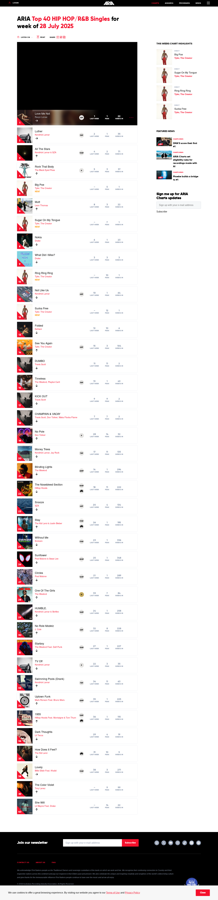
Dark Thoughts (43, 732)
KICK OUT (41, 396)
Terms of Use (113, 892)
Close (203, 893)
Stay (37, 520)
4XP (81, 506)
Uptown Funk (42, 696)
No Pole (39, 431)
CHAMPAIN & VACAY (47, 414)
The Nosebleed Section (49, 484)
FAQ (54, 862)
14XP (81, 612)
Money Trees (42, 449)
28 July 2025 (57, 26)
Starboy (39, 643)
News (198, 3)
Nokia (38, 237)
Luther (38, 131)
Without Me (41, 537)
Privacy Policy (132, 892)
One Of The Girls (45, 590)
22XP (81, 471)
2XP (81, 118)
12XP (81, 715)
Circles (39, 573)
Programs (184, 3)
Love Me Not (42, 113)
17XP (81, 521)
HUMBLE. (41, 608)
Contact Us (23, 862)
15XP (81, 648)
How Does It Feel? (46, 749)
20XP (81, 559)
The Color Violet (44, 785)
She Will (40, 802)
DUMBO (40, 361)
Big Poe (39, 184)
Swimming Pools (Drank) (49, 679)
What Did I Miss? (45, 255)
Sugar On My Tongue (47, 220)
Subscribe (130, 843)
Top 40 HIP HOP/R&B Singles (71, 19)
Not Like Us (42, 290)
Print (42, 37)
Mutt (37, 202)
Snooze (39, 502)
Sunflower (41, 555)
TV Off (39, 661)
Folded (39, 325)
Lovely (39, 767)
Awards (169, 3)
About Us (40, 862)
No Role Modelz (44, 626)
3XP (81, 135)
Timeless (40, 378)
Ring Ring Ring (44, 273)
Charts (155, 3)
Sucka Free (41, 308)
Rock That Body (44, 166)
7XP (81, 453)
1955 (38, 714)
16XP (81, 577)
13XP (81, 153)
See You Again (43, 343)
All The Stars (42, 149)
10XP (81, 486)
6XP (81, 294)
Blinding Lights (43, 467)
